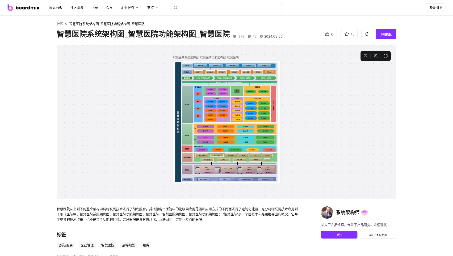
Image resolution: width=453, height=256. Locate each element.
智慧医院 (107, 245)
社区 (60, 24)
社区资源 (77, 7)
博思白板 (55, 7)
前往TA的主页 (378, 235)
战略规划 (128, 245)
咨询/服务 (66, 245)
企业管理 (87, 245)
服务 (146, 245)
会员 (109, 7)
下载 (95, 7)
